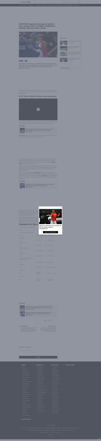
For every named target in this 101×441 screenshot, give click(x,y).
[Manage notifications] (99, 439)
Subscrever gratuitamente (50, 232)
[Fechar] (60, 207)
